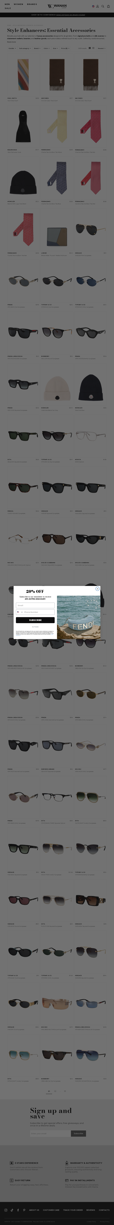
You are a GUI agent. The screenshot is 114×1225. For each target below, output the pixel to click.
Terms (19, 635)
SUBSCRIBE (35, 620)
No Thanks (35, 627)
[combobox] (19, 612)
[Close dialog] (98, 589)
